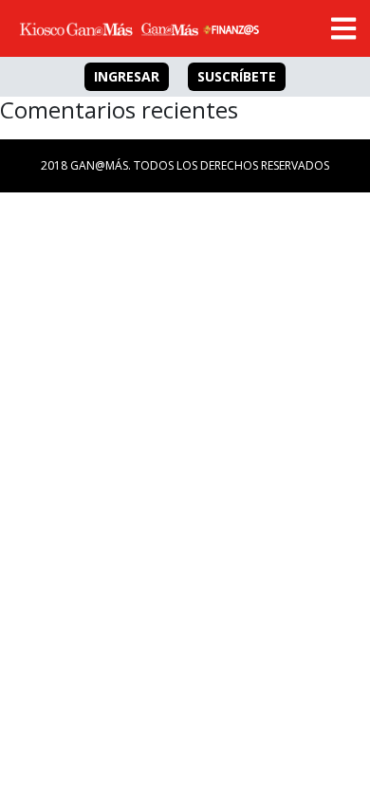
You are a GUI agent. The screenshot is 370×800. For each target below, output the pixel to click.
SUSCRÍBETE (236, 76)
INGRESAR (126, 76)
